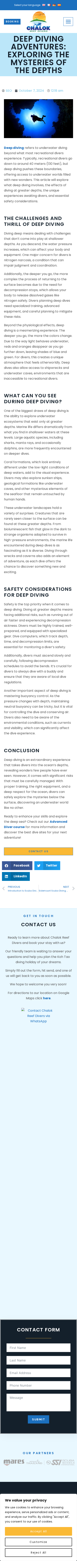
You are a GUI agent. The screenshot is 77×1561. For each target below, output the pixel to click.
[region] (38, 1527)
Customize (38, 1542)
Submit (38, 1419)
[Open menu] (68, 21)
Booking (12, 21)
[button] (17, 865)
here (47, 998)
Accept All (38, 1531)
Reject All (38, 1553)
